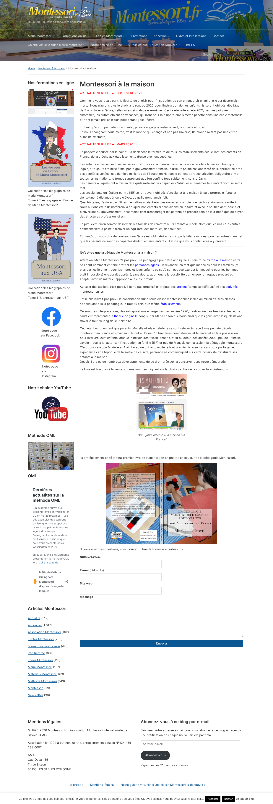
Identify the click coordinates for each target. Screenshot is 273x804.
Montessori (35, 688)
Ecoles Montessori (109, 36)
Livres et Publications (191, 36)
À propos (76, 785)
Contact (218, 36)
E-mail (92, 570)
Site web (86, 583)
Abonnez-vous (155, 755)
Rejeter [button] (228, 798)
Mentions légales (102, 785)
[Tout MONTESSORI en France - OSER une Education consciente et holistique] (60, 12)
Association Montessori (44, 632)
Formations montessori (44, 646)
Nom (91, 557)
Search (240, 54)
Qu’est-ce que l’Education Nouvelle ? (154, 45)
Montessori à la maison (51, 68)
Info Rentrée (36, 653)
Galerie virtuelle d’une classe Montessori (56, 45)
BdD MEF (192, 45)
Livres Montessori (40, 660)
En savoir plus (245, 798)
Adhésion (160, 36)
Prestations (139, 36)
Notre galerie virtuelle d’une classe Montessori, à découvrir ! (163, 785)
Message (86, 597)
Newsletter (35, 695)
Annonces (35, 625)
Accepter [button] (213, 798)
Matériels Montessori (42, 674)
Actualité (34, 618)
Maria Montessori (40, 36)
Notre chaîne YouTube (106, 45)
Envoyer (161, 643)
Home (31, 68)
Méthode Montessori (42, 681)
